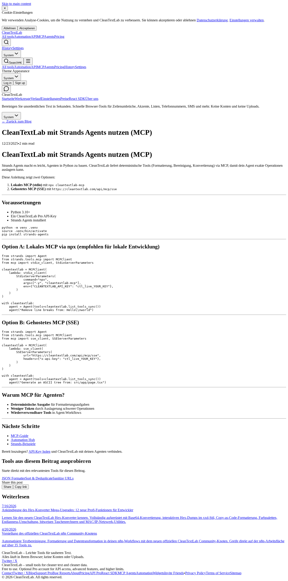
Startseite (8, 99)
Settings (18, 48)
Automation (25, 36)
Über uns (91, 99)
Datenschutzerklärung (212, 20)
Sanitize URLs (63, 478)
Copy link (21, 487)
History (7, 48)
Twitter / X (9, 561)
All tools (8, 36)
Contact (7, 573)
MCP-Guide (19, 436)
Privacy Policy (195, 573)
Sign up (20, 83)
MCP (45, 36)
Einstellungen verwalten (247, 20)
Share (7, 487)
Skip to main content (16, 4)
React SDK (77, 99)
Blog (31, 573)
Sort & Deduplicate (39, 478)
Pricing (59, 36)
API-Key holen (39, 451)
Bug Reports (61, 573)
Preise (64, 99)
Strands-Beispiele (23, 444)
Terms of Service (218, 573)
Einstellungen (50, 99)
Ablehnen (10, 28)
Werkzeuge (23, 99)
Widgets (158, 573)
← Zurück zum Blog (17, 121)
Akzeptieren (27, 28)
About (74, 573)
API (95, 573)
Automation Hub (23, 440)
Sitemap (235, 573)
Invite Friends (174, 573)
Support (43, 573)
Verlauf (36, 99)
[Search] (6, 42)
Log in (7, 83)
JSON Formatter (13, 478)
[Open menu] (28, 61)
